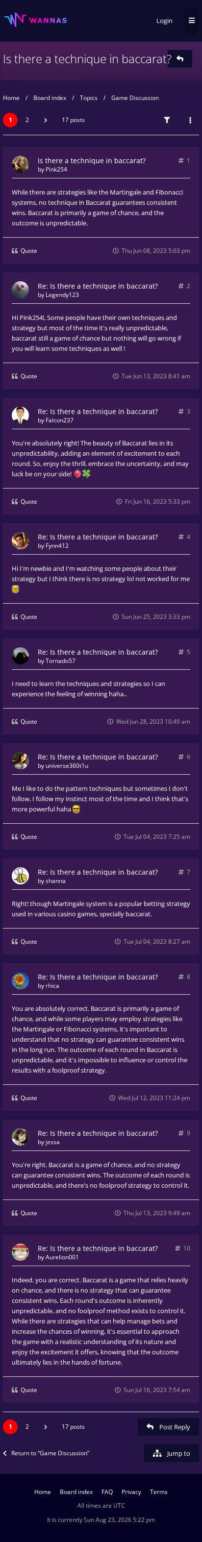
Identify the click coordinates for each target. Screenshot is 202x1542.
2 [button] (27, 120)
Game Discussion (135, 98)
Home (11, 98)
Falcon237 (60, 420)
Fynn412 (57, 545)
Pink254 (56, 169)
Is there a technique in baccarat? (87, 58)
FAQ (107, 1492)
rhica (52, 985)
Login (164, 20)
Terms (159, 1492)
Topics (89, 98)
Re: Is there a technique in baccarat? (98, 286)
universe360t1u (67, 765)
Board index (49, 98)
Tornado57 (61, 661)
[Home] (35, 20)
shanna (56, 881)
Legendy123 (62, 295)
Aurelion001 (62, 1257)
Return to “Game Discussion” (50, 1453)
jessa (53, 1142)
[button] (45, 120)
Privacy (131, 1492)
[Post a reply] (180, 59)
